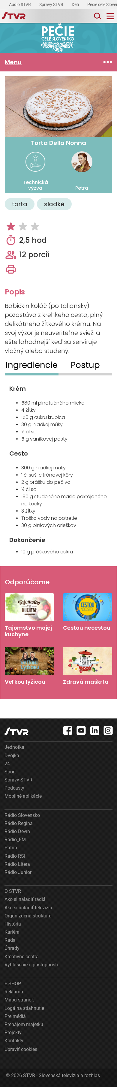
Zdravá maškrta (87, 666)
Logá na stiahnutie (24, 1008)
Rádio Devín (17, 831)
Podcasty (14, 788)
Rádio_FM (15, 839)
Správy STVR (51, 4)
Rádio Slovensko (22, 815)
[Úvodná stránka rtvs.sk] (14, 16)
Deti (76, 4)
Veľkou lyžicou (29, 666)
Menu (13, 62)
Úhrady (12, 948)
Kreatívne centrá (21, 956)
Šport (10, 772)
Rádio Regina (18, 823)
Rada (10, 940)
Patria (10, 848)
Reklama (13, 992)
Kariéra (12, 932)
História (12, 924)
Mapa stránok (19, 1000)
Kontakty (13, 1040)
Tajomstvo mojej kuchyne (29, 615)
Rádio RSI (14, 856)
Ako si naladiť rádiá (25, 899)
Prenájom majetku (23, 1024)
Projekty (13, 1032)
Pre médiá (15, 1016)
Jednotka (14, 747)
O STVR (12, 891)
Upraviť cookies (20, 1049)
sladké (54, 204)
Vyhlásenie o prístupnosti (31, 965)
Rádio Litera (17, 864)
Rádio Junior (18, 872)
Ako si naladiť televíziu (28, 908)
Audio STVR (20, 4)
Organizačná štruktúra (28, 916)
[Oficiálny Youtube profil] (81, 730)
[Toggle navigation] (110, 16)
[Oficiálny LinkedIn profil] (95, 730)
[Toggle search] (97, 16)
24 (7, 763)
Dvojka (11, 755)
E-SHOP (12, 983)
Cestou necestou (87, 612)
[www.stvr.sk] (16, 731)
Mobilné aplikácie (23, 796)
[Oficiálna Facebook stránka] (68, 730)
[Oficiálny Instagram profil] (108, 730)
